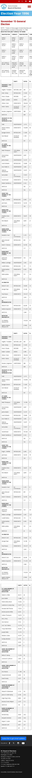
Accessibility (3, 772)
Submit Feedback (11, 772)
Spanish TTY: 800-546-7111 (8, 766)
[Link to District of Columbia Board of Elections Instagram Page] (18, 743)
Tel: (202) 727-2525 (5, 758)
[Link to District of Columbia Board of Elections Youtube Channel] (23, 743)
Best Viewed (19, 772)
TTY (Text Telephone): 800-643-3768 (10, 764)
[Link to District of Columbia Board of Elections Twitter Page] (13, 743)
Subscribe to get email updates (13, 738)
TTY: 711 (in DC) (5, 762)
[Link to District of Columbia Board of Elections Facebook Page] (9, 743)
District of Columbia (11, 7)
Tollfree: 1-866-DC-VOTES (7, 760)
